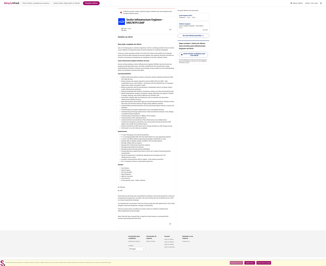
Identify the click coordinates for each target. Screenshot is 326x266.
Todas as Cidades (169, 244)
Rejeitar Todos (249, 262)
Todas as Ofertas (169, 239)
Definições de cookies (236, 262)
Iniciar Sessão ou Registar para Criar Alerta (194, 54)
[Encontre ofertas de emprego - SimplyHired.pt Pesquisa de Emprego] (12, 3)
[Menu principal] (321, 3)
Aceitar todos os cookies (263, 262)
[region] (163, 263)
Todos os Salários (169, 242)
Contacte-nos (186, 241)
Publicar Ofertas (298, 3)
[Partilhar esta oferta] (170, 29)
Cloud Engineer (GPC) (185, 15)
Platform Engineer (185, 24)
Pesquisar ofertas (91, 3)
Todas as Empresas (169, 247)
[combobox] (36, 3)
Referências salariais (134, 241)
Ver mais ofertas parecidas (192, 36)
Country (130, 245)
